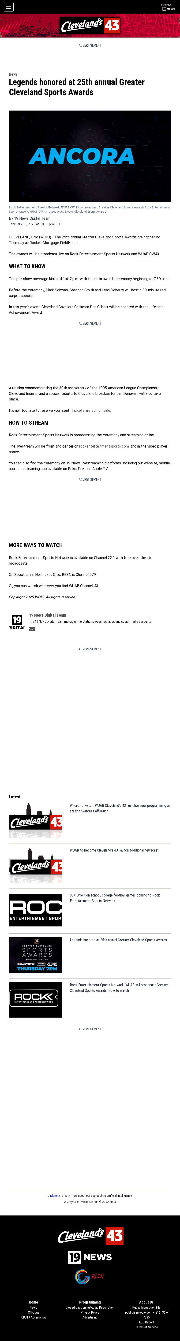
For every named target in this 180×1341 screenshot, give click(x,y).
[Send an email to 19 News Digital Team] (32, 629)
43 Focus (33, 1312)
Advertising (90, 1317)
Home (33, 1302)
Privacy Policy (90, 1312)
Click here (54, 1195)
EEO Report (146, 1322)
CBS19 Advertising (33, 1317)
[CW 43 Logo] (90, 25)
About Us (146, 1302)
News (13, 74)
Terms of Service (146, 1327)
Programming (90, 1302)
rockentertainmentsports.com (104, 446)
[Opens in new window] (90, 1257)
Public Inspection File (146, 1307)
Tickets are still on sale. (91, 410)
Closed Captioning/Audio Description (90, 1307)
